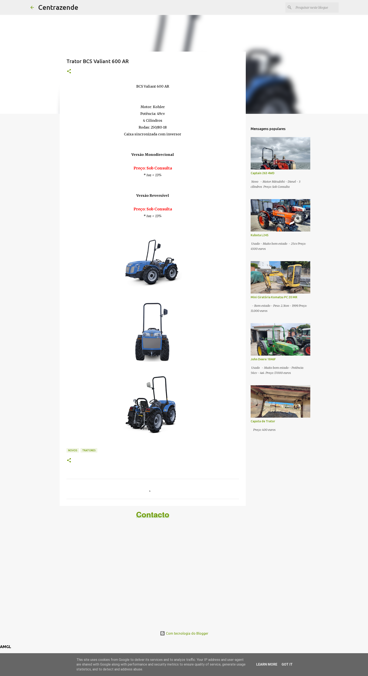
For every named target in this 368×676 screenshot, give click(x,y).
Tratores (89, 450)
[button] (69, 71)
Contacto (152, 514)
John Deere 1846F (263, 359)
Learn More (266, 664)
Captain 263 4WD (263, 173)
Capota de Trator (263, 421)
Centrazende (58, 7)
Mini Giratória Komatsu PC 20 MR (274, 297)
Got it (287, 664)
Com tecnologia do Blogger (186, 633)
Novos (72, 450)
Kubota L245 (259, 235)
